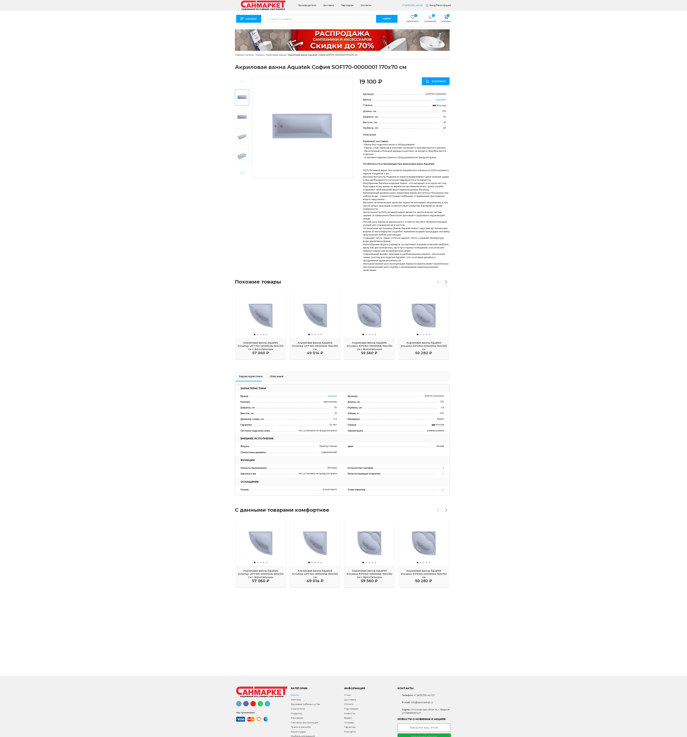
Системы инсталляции (304, 722)
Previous (242, 81)
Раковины (297, 717)
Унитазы (296, 699)
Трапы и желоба (301, 727)
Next (242, 173)
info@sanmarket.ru (422, 702)
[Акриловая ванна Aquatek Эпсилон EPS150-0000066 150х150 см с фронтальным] (369, 315)
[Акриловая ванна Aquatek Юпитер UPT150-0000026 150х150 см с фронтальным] (261, 315)
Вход (432, 5)
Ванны (295, 695)
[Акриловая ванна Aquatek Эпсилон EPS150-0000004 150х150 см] (424, 315)
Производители (307, 5)
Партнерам (347, 5)
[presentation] (438, 282)
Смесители (298, 708)
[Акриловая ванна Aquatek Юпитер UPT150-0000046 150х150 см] (315, 315)
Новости (349, 713)
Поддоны (296, 713)
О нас (347, 695)
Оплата (348, 704)
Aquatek (441, 99)
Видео (348, 717)
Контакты (366, 5)
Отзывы (349, 722)
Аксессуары (298, 731)
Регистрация (443, 5)
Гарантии (349, 727)
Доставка (328, 5)
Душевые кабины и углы (305, 704)
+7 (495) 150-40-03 (412, 5)
